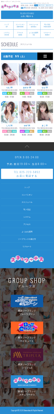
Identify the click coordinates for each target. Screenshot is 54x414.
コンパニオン (20, 25)
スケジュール (33, 25)
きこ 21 (44, 130)
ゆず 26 (27, 130)
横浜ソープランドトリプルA (27, 365)
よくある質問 (33, 33)
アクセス (20, 33)
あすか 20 (27, 92)
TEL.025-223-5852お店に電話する (27, 14)
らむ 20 (9, 92)
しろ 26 (9, 130)
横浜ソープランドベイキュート (27, 339)
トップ (27, 187)
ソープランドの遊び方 (27, 239)
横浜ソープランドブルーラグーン (27, 312)
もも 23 (44, 92)
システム (27, 216)
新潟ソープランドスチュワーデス (27, 392)
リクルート (47, 33)
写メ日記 (47, 25)
